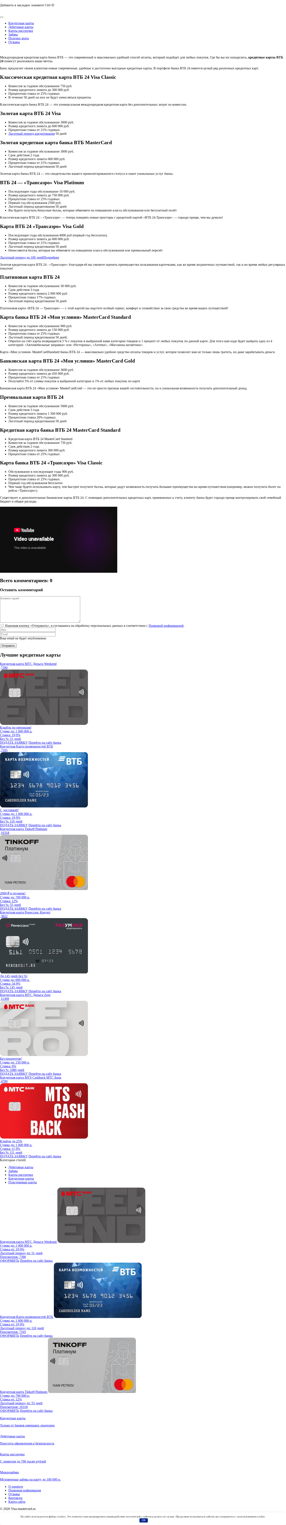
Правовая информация (24, 1490)
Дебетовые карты (20, 27)
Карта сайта (16, 1501)
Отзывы (14, 42)
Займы (13, 34)
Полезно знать (18, 38)
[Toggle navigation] (1, 17)
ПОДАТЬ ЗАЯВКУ (14, 742)
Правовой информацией (166, 625)
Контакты (15, 1498)
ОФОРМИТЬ (9, 1260)
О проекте (15, 1486)
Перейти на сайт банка (44, 742)
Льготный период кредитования (31, 133)
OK (144, 1520)
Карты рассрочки (20, 30)
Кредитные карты (21, 23)
